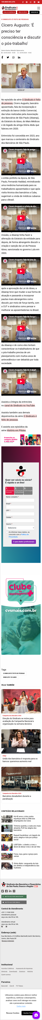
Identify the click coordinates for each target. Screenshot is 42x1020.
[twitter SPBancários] (2, 891)
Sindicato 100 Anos (9, 677)
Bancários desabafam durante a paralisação (17, 797)
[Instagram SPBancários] (14, 891)
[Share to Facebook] (2, 59)
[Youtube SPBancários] (18, 891)
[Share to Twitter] (8, 59)
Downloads (13, 971)
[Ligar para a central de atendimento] (2, 926)
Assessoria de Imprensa (24, 968)
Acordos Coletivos (7, 968)
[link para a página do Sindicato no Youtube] (39, 2)
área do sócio (23, 12)
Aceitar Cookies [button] (29, 1013)
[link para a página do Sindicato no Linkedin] (34, 2)
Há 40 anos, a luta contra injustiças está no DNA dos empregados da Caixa (24, 818)
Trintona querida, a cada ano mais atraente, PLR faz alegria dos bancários (27, 828)
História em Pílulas (16, 430)
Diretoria (4, 971)
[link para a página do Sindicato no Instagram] (30, 2)
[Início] (12, 8)
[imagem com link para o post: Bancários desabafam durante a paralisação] (21, 779)
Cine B (12, 986)
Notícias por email (12, 902)
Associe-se (34, 12)
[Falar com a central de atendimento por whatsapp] (7, 926)
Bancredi (4, 986)
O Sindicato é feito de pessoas (14, 673)
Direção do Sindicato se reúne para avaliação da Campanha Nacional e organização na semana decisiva (18, 721)
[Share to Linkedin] (19, 59)
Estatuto (22, 971)
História (30, 971)
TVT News (19, 986)
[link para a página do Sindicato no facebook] (23, 2)
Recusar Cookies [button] (12, 1013)
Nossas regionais (8, 941)
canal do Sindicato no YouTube (19, 405)
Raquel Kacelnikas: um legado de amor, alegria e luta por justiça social (27, 837)
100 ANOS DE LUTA (8, 2)
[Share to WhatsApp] (14, 59)
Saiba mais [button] (21, 1006)
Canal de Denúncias (9, 12)
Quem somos (6, 974)
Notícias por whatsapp (13, 896)
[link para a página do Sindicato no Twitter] (26, 2)
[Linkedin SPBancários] (10, 891)
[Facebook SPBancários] (6, 891)
